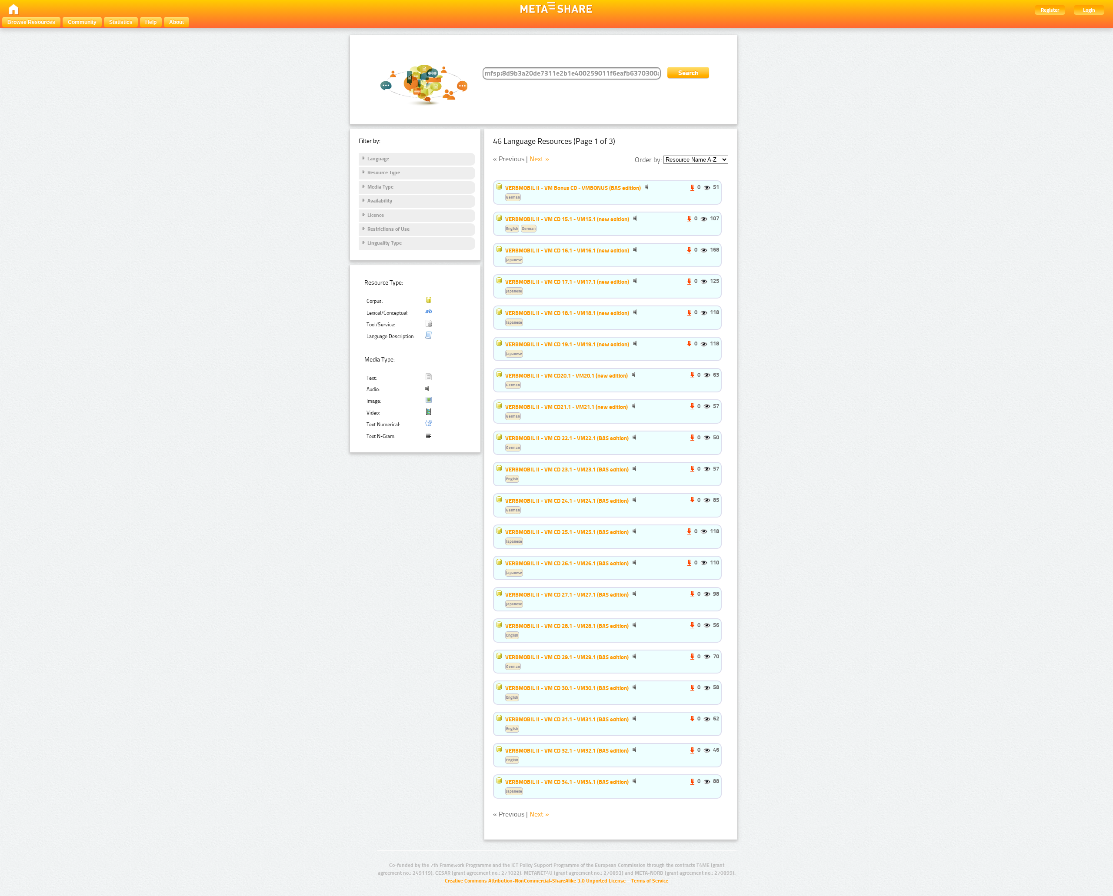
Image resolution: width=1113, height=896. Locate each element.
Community (82, 22)
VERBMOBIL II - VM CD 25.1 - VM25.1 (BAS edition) (567, 531)
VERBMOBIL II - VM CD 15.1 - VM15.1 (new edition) (567, 219)
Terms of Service (649, 881)
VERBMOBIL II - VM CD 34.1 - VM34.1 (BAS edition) (567, 781)
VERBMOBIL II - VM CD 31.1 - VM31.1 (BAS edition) (567, 719)
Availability (379, 201)
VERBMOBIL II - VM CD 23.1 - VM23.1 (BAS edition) (567, 469)
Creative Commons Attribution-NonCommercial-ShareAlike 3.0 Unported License (535, 881)
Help (151, 22)
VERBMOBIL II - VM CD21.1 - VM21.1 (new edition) (566, 406)
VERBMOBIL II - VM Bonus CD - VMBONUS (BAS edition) (573, 187)
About (176, 22)
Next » (539, 159)
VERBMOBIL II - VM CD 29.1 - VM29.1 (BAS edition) (567, 657)
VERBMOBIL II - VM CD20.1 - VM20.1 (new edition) (566, 375)
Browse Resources (31, 22)
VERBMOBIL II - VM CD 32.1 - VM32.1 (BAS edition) (567, 750)
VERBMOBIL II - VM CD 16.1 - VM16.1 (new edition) (567, 250)
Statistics (121, 22)
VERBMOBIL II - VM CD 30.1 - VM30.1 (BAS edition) (567, 687)
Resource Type (383, 172)
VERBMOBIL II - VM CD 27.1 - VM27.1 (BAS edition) (567, 594)
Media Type (380, 187)
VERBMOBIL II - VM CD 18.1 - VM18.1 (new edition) (567, 312)
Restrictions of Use (388, 229)
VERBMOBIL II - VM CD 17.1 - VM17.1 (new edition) (567, 281)
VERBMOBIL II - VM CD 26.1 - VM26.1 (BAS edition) (567, 563)
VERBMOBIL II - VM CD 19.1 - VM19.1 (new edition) (567, 344)
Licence (375, 215)
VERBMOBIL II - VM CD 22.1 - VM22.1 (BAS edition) (567, 438)
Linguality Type (384, 243)
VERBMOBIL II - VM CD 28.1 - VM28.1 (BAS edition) (567, 625)
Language (378, 159)
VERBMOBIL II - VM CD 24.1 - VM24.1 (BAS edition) (567, 500)
